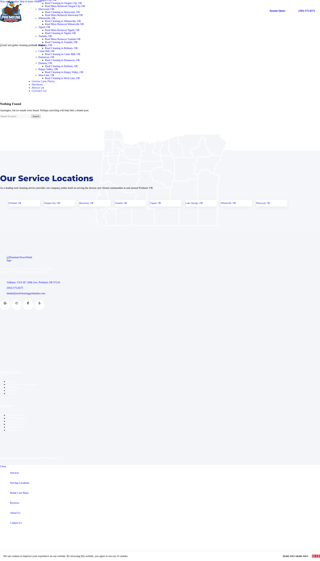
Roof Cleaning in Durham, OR (61, 66)
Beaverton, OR (86, 203)
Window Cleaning (16, 421)
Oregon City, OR (52, 203)
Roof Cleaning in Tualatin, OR (61, 42)
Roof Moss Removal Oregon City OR (65, 6)
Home (10, 381)
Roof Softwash (14, 415)
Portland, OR (15, 203)
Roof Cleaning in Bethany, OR (61, 48)
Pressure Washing (16, 424)
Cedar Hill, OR (46, 51)
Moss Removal (14, 430)
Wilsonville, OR (46, 18)
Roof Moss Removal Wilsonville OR (64, 24)
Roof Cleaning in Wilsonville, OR (63, 21)
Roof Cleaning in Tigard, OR (60, 33)
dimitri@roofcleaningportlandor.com (26, 293)
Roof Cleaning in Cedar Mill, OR (62, 54)
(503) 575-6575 (306, 10)
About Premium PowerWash (22, 384)
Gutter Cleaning (15, 418)
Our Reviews (14, 387)
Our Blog (12, 390)
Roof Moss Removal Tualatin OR (62, 39)
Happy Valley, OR (48, 69)
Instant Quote (277, 10)
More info (295, 556)
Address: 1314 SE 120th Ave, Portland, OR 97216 (33, 282)
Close (3, 466)
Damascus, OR (46, 57)
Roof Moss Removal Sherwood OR (64, 15)
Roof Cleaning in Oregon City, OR (63, 3)
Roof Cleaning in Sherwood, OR (62, 12)
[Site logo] (11, 22)
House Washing (15, 427)
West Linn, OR (46, 75)
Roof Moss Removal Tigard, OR (62, 30)
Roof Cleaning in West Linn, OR (62, 78)
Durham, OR (45, 63)
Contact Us (12, 393)
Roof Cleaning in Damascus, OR (62, 60)
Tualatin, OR (45, 36)
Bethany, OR (45, 45)
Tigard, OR (44, 27)
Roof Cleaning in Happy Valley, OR (64, 72)
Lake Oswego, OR (194, 203)
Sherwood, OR (46, 9)
